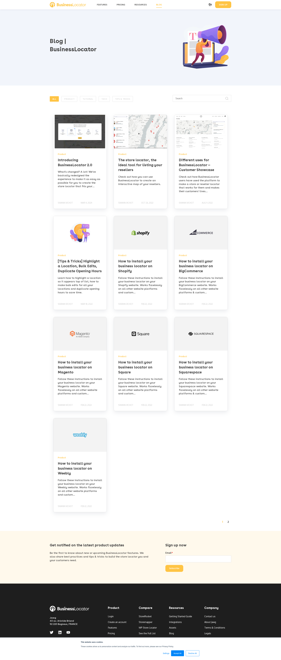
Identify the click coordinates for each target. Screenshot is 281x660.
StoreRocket (145, 616)
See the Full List (147, 633)
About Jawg (210, 622)
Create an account (117, 622)
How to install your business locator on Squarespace (196, 367)
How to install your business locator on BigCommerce (196, 266)
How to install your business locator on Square (135, 367)
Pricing (111, 633)
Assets (172, 627)
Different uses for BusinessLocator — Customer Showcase (196, 165)
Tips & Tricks (122, 99)
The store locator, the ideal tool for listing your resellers (140, 165)
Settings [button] (166, 653)
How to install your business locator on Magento (75, 367)
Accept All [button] (177, 653)
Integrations (175, 622)
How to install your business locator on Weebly (75, 468)
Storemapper (145, 622)
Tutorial (88, 99)
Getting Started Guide (180, 616)
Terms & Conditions (214, 627)
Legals (207, 633)
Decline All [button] (192, 653)
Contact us (209, 616)
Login (111, 616)
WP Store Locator (148, 627)
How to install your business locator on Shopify (135, 266)
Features (112, 627)
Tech (104, 99)
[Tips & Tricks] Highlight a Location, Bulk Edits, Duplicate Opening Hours (80, 266)
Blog (171, 633)
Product (69, 99)
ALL (54, 99)
